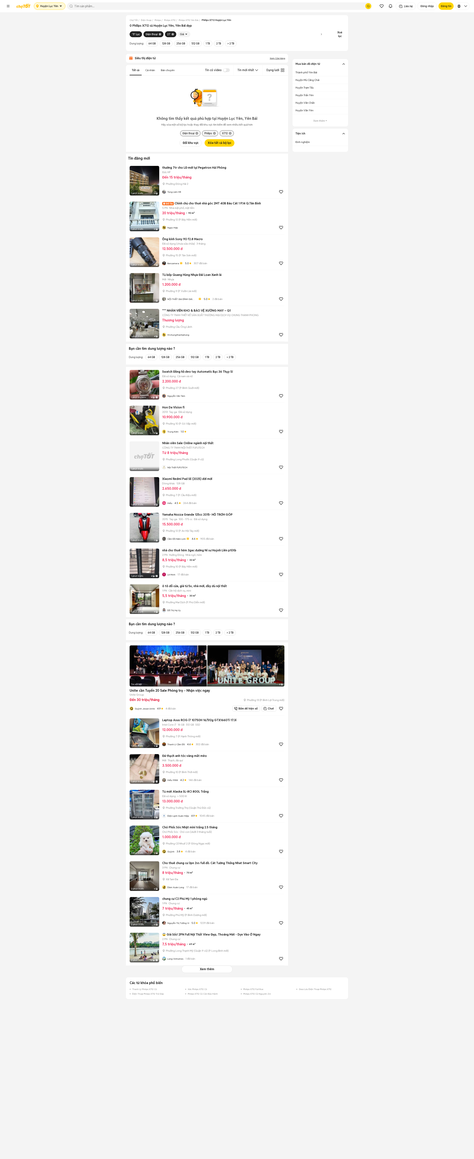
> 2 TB (230, 43)
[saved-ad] (381, 6)
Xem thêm (207, 969)
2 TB (218, 43)
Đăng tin (446, 6)
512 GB (195, 43)
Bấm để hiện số (247, 708)
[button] (8, 6)
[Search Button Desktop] (368, 6)
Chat (271, 708)
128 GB (166, 43)
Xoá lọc (339, 34)
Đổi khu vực (190, 143)
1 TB (208, 43)
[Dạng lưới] (282, 70)
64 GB (152, 43)
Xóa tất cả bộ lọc (219, 143)
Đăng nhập (427, 6)
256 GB (180, 43)
